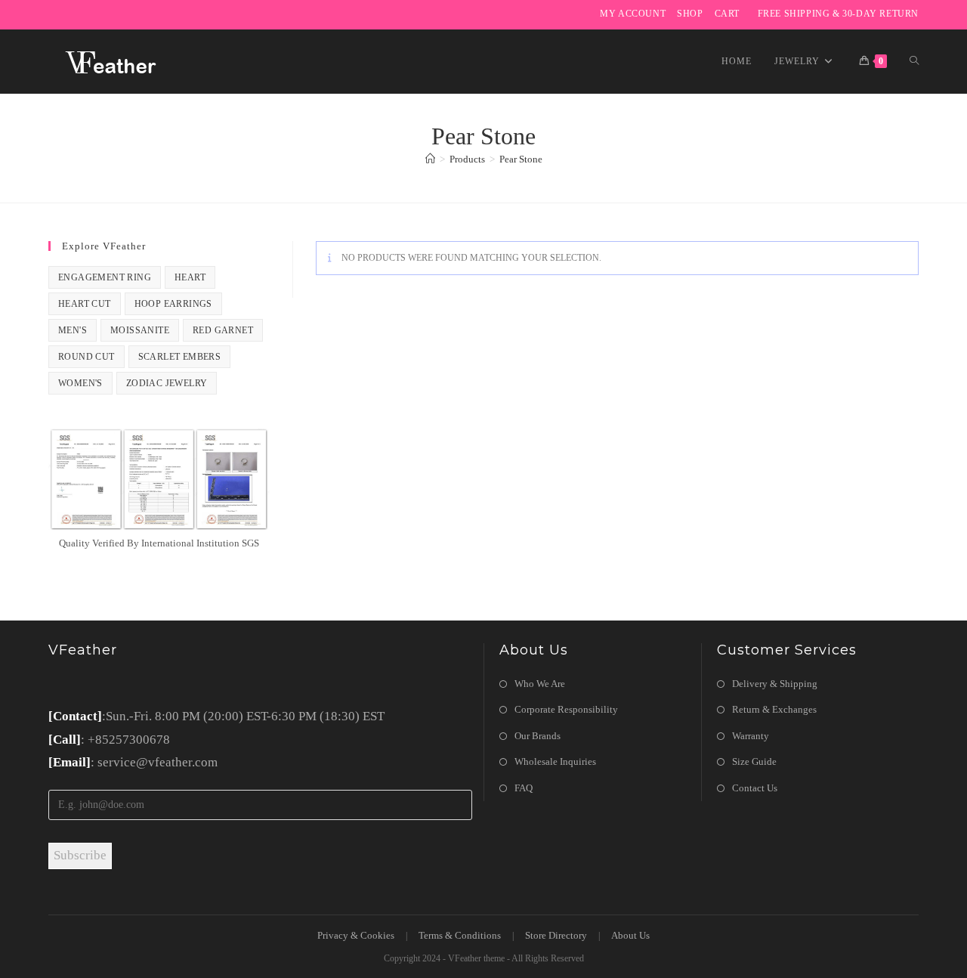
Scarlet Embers (179, 356)
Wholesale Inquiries (555, 761)
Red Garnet (223, 330)
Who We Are (539, 683)
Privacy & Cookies (355, 935)
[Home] (430, 159)
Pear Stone (520, 159)
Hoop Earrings (173, 304)
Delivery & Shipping (774, 683)
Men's (72, 330)
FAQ (523, 788)
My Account (633, 13)
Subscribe (80, 855)
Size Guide (754, 761)
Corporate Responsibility (566, 709)
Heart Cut (84, 304)
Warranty (750, 735)
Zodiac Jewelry (167, 383)
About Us (630, 935)
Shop (690, 13)
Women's (80, 383)
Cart (727, 13)
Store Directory (556, 935)
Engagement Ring (104, 277)
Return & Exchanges (774, 709)
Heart (190, 277)
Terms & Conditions (460, 935)
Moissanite (139, 330)
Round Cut (86, 356)
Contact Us (754, 788)
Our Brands (537, 735)
